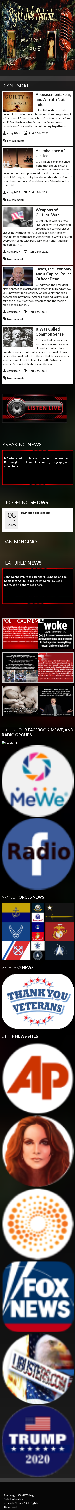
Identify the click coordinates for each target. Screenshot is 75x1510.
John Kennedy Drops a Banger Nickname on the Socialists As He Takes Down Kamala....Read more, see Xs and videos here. (35, 580)
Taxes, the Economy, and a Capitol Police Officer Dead (54, 274)
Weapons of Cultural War (47, 212)
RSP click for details (35, 512)
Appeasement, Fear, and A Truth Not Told (53, 99)
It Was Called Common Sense (50, 331)
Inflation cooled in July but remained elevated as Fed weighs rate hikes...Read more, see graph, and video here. (36, 462)
